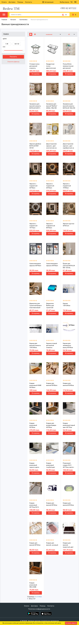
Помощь (20, 2)
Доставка (12, 2)
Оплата (4, 2)
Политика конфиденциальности (39, 609)
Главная (4, 19)
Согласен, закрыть (71, 623)
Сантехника (23, 19)
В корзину (36, 74)
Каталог (13, 19)
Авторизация (49, 2)
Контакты (28, 2)
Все (40, 596)
